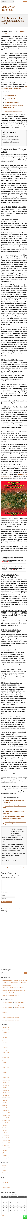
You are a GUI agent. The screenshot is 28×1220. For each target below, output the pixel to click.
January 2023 (5, 1077)
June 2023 (4, 1072)
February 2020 (5, 1135)
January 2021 (5, 1110)
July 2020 (4, 1125)
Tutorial (4, 1170)
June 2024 (4, 1062)
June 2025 (4, 1040)
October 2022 (5, 1085)
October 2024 (5, 1057)
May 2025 (4, 1042)
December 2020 (6, 1112)
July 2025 (4, 1037)
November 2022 (6, 1082)
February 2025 (5, 1050)
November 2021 (6, 1092)
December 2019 (6, 1140)
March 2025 (5, 1047)
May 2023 (4, 1075)
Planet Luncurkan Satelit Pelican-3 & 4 (11, 995)
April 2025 (4, 1045)
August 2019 (5, 1150)
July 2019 (4, 1152)
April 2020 (4, 1132)
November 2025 (6, 1032)
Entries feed (5, 1182)
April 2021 (4, 1105)
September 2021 (6, 1097)
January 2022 (5, 1090)
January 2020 (5, 1137)
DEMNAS (17, 1020)
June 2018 (4, 1155)
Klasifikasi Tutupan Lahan (9, 138)
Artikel (4, 1165)
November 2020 (6, 1115)
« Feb (2, 1215)
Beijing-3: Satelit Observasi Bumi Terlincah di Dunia (14, 980)
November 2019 (6, 1142)
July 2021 (4, 1100)
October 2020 (5, 1117)
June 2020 (4, 1127)
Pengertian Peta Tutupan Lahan (10, 136)
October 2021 (5, 1095)
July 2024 (4, 1060)
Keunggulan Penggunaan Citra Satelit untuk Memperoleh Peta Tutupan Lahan (13, 141)
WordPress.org (6, 1187)
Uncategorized (5, 1172)
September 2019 (6, 1147)
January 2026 (5, 1030)
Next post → (24, 867)
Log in (4, 1180)
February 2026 (5, 1027)
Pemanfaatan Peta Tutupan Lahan (11, 139)
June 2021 (4, 1102)
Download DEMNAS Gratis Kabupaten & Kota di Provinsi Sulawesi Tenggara (13, 1010)
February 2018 (5, 1158)
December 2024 (6, 1055)
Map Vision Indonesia (8, 8)
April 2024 (4, 1065)
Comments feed (6, 1185)
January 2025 (5, 1052)
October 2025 (5, 1035)
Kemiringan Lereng (19, 1002)
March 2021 (5, 1107)
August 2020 (5, 1122)
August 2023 (5, 1070)
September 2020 (6, 1120)
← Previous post (5, 867)
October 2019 (5, 1145)
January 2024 (5, 1067)
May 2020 (4, 1130)
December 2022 (6, 1080)
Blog (3, 1167)
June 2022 (4, 1087)
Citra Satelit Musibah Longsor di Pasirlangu (12, 987)
